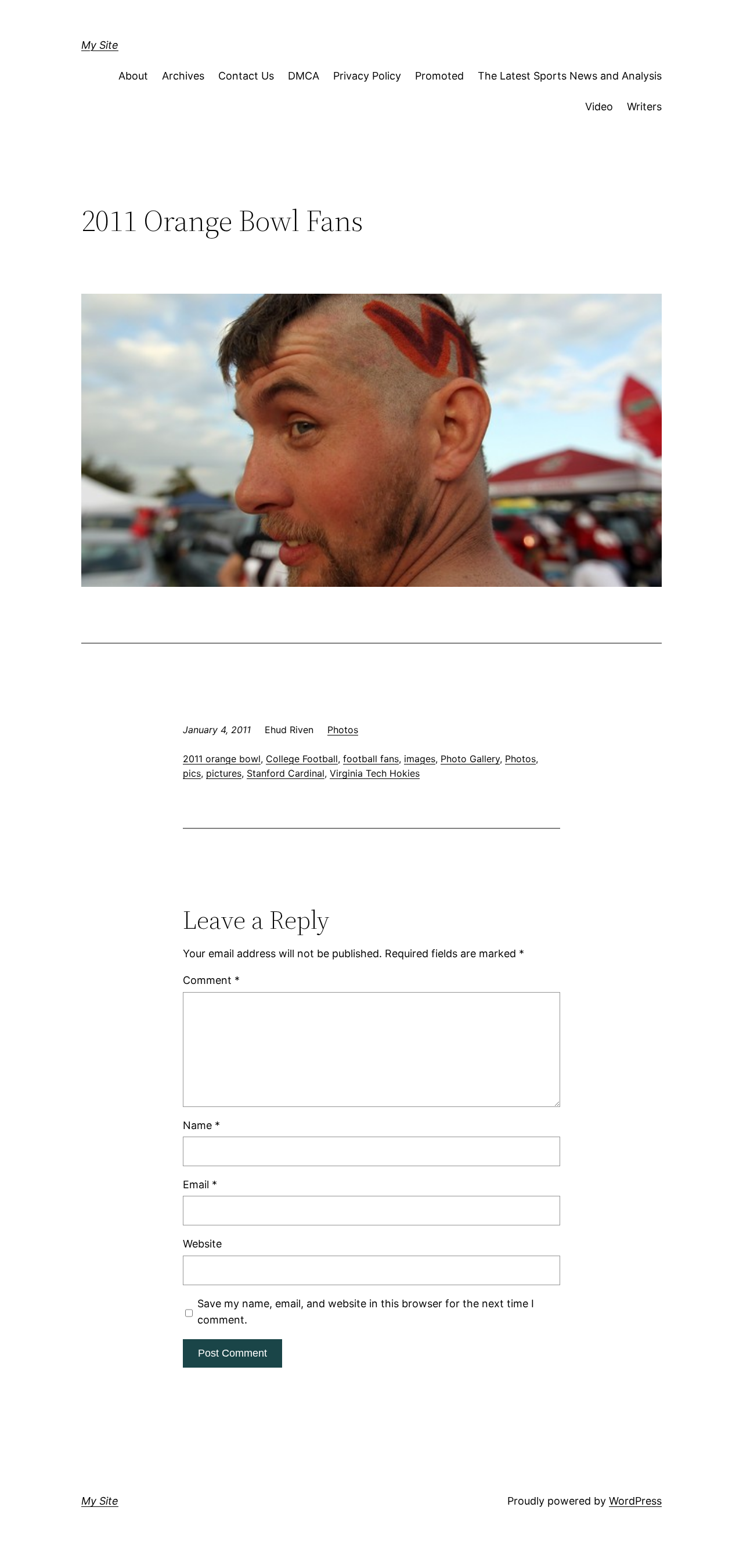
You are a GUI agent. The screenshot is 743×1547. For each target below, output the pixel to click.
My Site (99, 45)
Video (599, 106)
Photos (342, 729)
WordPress (635, 1501)
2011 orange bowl (222, 759)
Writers (644, 106)
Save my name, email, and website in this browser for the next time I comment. (365, 1311)
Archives (183, 76)
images (419, 759)
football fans (371, 759)
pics (192, 773)
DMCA (303, 76)
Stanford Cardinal (285, 773)
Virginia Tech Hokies (375, 773)
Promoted (439, 76)
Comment (211, 980)
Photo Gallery (470, 759)
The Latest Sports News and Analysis (570, 76)
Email (200, 1184)
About (133, 76)
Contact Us (246, 76)
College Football (302, 759)
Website (202, 1244)
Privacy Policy (367, 76)
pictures (223, 773)
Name (201, 1125)
